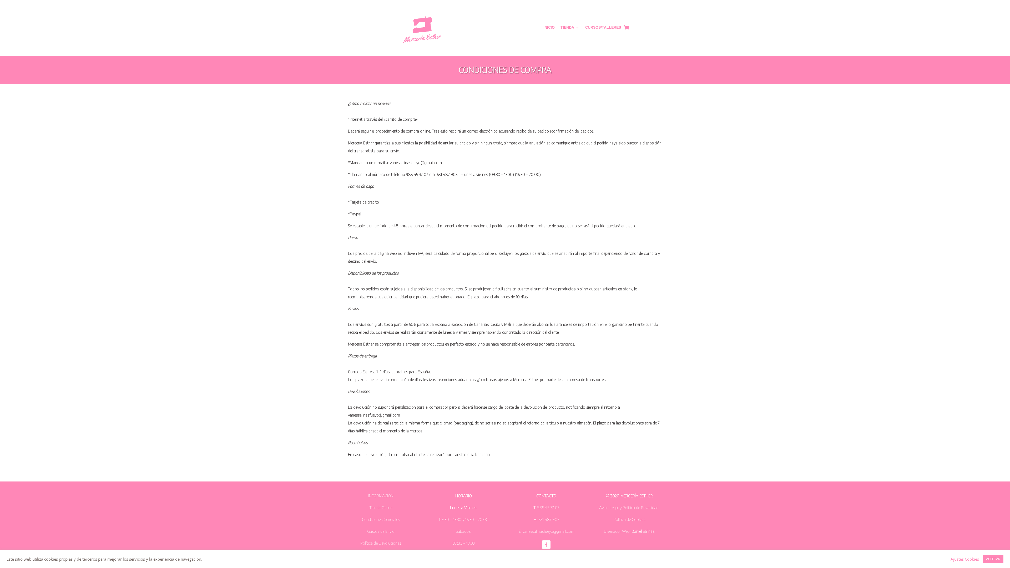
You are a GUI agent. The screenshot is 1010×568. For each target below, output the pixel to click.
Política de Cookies (629, 519)
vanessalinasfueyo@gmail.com (548, 531)
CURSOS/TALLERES (603, 27)
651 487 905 (548, 519)
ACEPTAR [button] (993, 558)
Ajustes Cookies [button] (965, 559)
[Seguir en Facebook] (546, 544)
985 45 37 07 (548, 507)
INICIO (549, 27)
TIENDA (567, 27)
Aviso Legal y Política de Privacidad (628, 507)
